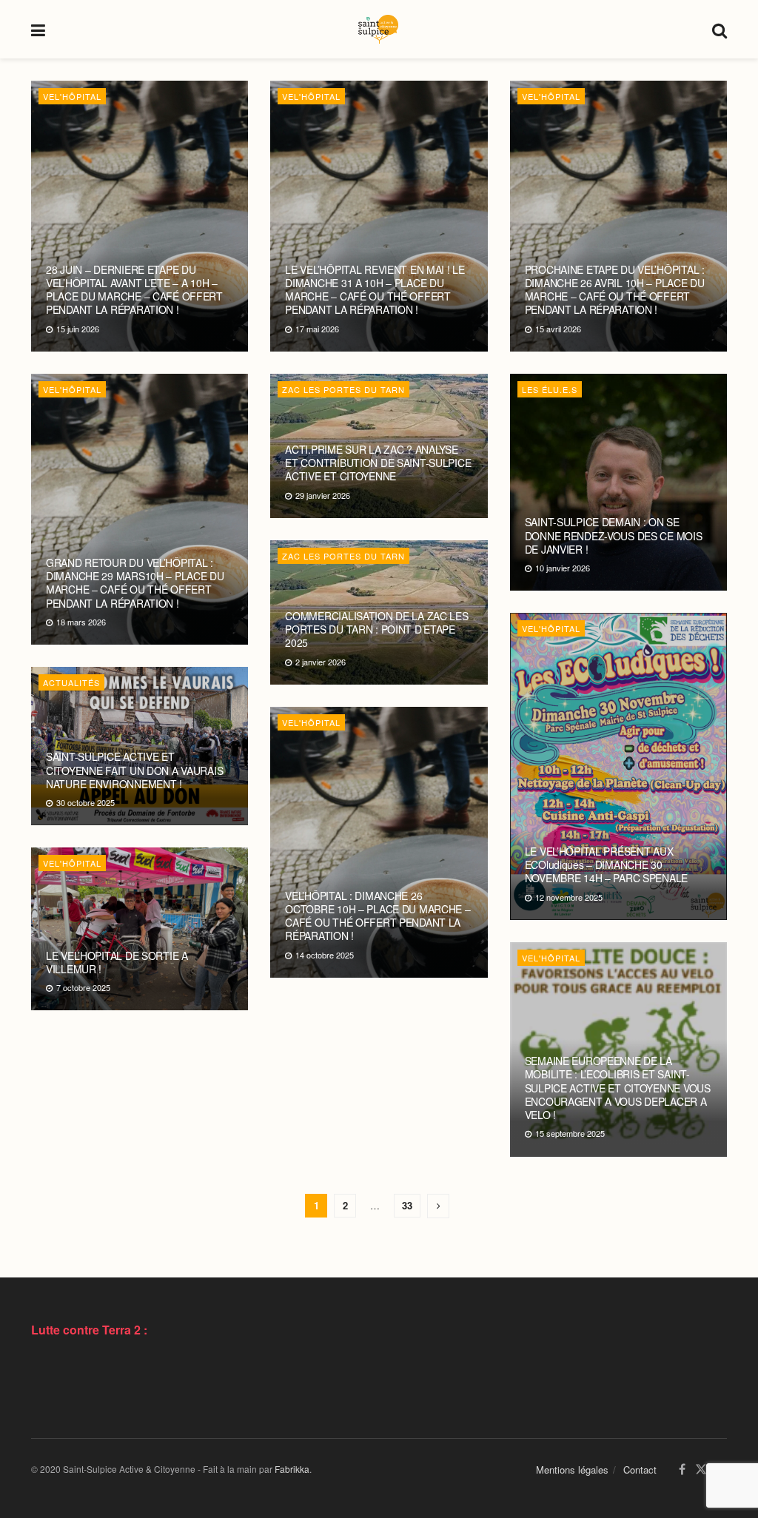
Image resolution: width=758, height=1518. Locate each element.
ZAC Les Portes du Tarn (343, 389)
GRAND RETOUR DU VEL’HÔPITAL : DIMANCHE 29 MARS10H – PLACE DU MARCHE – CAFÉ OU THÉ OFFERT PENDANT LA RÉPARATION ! (135, 583)
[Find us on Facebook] (682, 1469)
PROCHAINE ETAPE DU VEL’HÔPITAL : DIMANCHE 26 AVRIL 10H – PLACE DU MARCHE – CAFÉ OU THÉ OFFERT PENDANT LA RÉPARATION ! (615, 290)
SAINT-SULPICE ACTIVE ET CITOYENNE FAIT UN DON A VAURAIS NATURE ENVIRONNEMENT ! (134, 769)
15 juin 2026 (76, 329)
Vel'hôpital (72, 96)
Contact (640, 1469)
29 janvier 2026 (321, 495)
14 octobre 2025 (323, 955)
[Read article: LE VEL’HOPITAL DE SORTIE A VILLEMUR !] (139, 928)
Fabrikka (292, 1468)
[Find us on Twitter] (701, 1469)
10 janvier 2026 (561, 568)
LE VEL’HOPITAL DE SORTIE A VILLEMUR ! (117, 962)
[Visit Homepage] (378, 29)
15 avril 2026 (557, 329)
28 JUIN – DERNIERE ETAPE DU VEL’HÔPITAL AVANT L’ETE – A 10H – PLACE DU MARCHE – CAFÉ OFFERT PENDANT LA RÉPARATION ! (134, 290)
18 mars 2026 (80, 622)
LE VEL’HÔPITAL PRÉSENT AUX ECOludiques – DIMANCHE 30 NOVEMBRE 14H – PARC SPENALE (606, 864)
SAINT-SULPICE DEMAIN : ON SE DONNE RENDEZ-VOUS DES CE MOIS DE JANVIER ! (613, 535)
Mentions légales (572, 1469)
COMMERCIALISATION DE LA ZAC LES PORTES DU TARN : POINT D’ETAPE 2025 (376, 629)
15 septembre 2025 (569, 1133)
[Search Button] (719, 29)
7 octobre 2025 (82, 987)
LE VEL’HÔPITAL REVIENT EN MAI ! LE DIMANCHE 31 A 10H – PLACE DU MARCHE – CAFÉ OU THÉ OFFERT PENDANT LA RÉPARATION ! (374, 290)
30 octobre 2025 (84, 802)
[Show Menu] (38, 29)
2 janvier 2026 (319, 662)
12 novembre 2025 (568, 897)
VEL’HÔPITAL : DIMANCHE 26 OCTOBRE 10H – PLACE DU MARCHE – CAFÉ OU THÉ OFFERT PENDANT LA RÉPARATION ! (377, 916)
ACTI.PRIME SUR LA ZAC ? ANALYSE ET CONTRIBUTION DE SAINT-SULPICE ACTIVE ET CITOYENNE (378, 462)
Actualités (71, 682)
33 (407, 1205)
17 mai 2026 (316, 329)
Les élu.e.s (549, 389)
